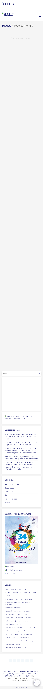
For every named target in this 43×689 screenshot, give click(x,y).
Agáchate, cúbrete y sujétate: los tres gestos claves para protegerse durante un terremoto (21, 458)
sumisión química (24, 637)
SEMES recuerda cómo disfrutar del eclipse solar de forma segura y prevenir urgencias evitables (21, 436)
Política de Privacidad (27, 405)
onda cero (8, 631)
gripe (18, 614)
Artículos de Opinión (12, 484)
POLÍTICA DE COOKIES (26, 678)
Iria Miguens (19, 617)
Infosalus (25, 614)
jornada (17, 621)
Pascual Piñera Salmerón (25, 631)
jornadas (25, 621)
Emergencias (9, 599)
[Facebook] (27, 660)
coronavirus (26, 592)
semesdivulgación (11, 637)
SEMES (7, 503)
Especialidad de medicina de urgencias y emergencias (18, 603)
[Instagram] (22, 660)
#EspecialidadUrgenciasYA (14, 589)
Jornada (8, 495)
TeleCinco (21, 641)
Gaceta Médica (10, 614)
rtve (11, 634)
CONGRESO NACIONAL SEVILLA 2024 (18, 514)
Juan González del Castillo (13, 624)
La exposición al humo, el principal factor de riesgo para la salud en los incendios (21, 443)
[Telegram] (14, 660)
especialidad (28, 599)
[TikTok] (31, 660)
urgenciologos (10, 644)
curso (14, 596)
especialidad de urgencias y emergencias (18, 611)
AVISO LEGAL (13, 678)
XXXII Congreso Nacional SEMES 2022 (16, 647)
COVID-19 (8, 596)
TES (27, 641)
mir (34, 627)
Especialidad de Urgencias (13, 607)
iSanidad (28, 617)
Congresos (9, 492)
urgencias (34, 641)
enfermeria (19, 599)
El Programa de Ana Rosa (26, 596)
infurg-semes (9, 617)
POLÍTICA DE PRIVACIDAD (21, 681)
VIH (24, 644)
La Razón (28, 627)
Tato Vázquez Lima (11, 641)
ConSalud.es (17, 592)
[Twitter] (10, 660)
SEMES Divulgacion (26, 634)
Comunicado (9, 488)
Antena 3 (26, 589)
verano (18, 644)
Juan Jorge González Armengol (14, 627)
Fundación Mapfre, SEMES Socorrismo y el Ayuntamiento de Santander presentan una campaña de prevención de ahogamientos (20, 450)
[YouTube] (18, 660)
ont (15, 631)
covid (34, 592)
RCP (7, 634)
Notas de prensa (11, 499)
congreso (8, 592)
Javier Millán (9, 621)
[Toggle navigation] (40, 5)
